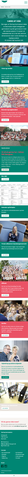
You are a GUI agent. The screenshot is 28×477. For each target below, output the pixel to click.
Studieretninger (20, 455)
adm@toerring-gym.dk (20, 427)
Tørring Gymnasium (5, 3)
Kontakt (18, 459)
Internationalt (19, 457)
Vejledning (4, 459)
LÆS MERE (5, 82)
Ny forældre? (19, 453)
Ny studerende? (6, 453)
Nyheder (4, 455)
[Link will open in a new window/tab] (2, 467)
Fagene (4, 457)
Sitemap (2, 473)
